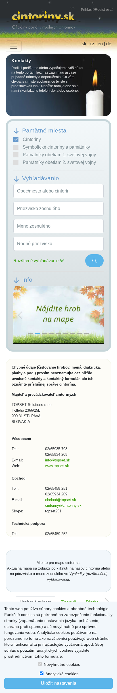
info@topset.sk (57, 460)
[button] (20, 315)
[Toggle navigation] (14, 46)
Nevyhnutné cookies (62, 664)
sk (84, 43)
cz (92, 43)
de (108, 43)
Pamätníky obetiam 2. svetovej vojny (59, 162)
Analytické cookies (61, 673)
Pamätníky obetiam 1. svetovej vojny (59, 154)
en (100, 43)
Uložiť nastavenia (58, 683)
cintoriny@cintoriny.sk (63, 505)
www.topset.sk (57, 466)
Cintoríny (32, 139)
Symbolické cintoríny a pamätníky (56, 147)
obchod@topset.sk (60, 500)
